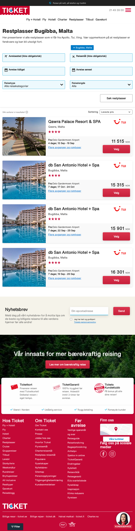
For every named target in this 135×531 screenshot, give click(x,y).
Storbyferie (8, 463)
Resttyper (7, 484)
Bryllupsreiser (9, 476)
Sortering (93, 112)
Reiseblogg (8, 493)
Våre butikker (116, 439)
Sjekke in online (76, 455)
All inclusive (9, 480)
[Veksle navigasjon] (128, 10)
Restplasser (76, 19)
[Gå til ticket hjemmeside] (15, 10)
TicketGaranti (75, 459)
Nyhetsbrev (41, 467)
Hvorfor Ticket (43, 442)
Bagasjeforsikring (77, 447)
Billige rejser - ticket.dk (42, 516)
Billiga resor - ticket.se (14, 516)
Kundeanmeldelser (45, 484)
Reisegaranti (74, 476)
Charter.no (93, 516)
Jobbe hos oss (42, 438)
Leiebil (6, 459)
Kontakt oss (41, 430)
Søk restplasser (116, 98)
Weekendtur (8, 467)
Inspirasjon (73, 489)
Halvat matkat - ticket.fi (71, 516)
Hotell (52, 19)
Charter (62, 19)
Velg (116, 149)
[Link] (104, 453)
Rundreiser (8, 472)
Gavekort (101, 19)
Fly (44, 19)
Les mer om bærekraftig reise (67, 364)
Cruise (5, 446)
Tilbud (90, 19)
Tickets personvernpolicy (85, 322)
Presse (38, 434)
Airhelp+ (72, 451)
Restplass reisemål (45, 455)
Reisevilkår (74, 472)
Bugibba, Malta (84, 47)
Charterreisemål (43, 451)
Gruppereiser (9, 451)
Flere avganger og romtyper (64, 147)
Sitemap (39, 472)
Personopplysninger (45, 476)
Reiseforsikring (76, 443)
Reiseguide (74, 438)
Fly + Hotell (33, 19)
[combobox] (35, 59)
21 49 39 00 (116, 10)
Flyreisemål (41, 446)
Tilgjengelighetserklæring (49, 480)
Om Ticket (40, 425)
